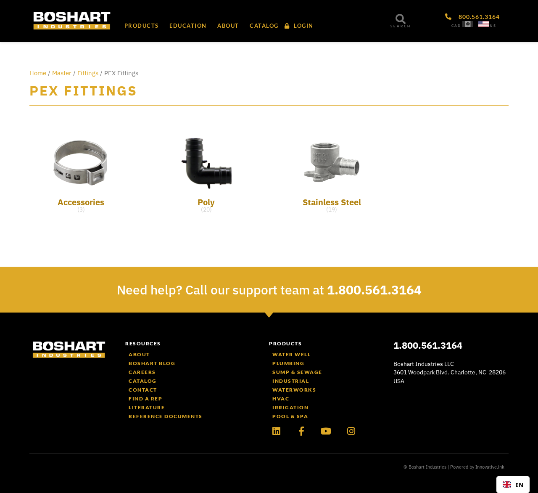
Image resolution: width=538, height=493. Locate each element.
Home (37, 73)
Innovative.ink (489, 467)
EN (519, 485)
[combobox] (513, 484)
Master (61, 73)
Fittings (87, 73)
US (493, 26)
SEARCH (400, 26)
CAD (456, 26)
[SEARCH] (401, 19)
